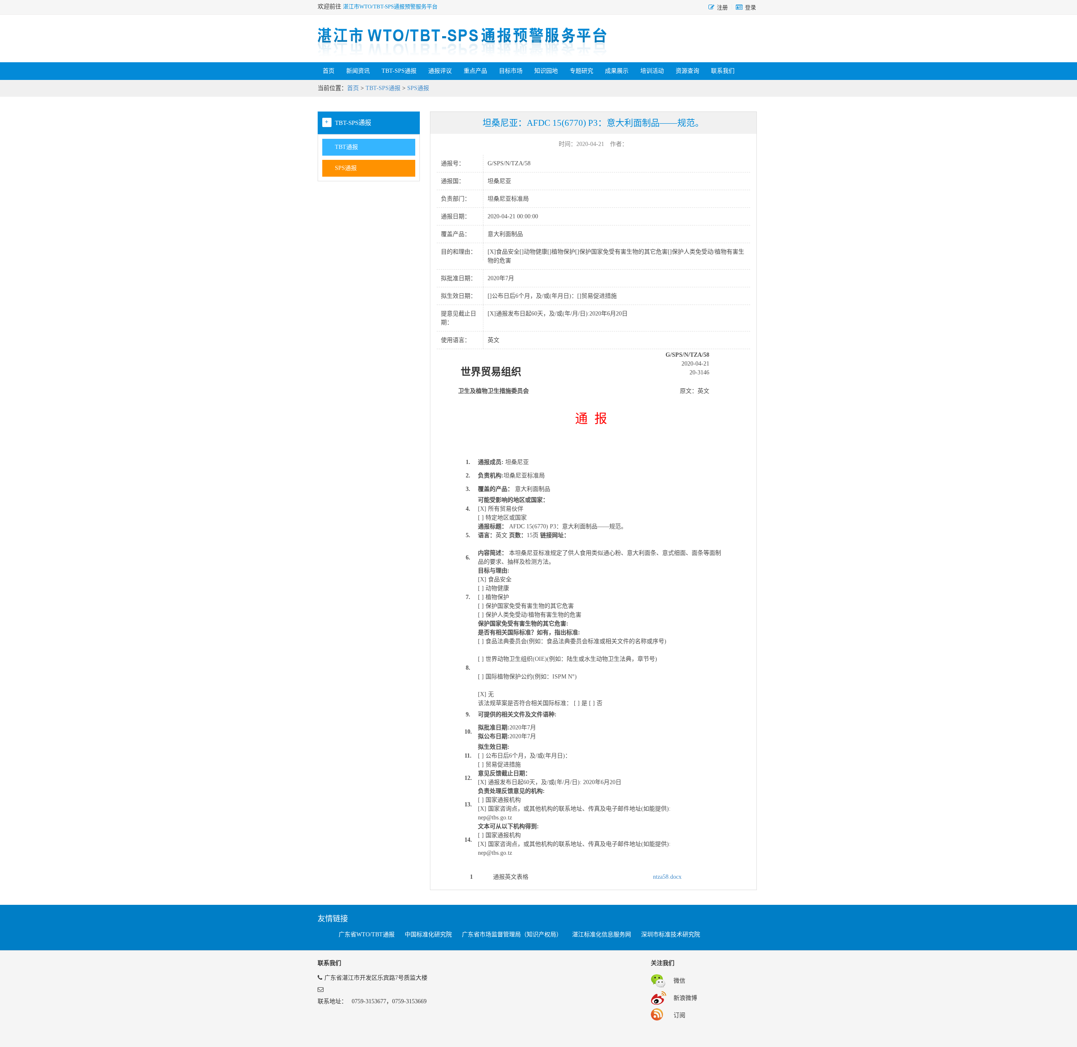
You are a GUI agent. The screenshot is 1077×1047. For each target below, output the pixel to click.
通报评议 (440, 71)
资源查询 (687, 71)
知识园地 (546, 71)
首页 (328, 71)
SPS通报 (418, 88)
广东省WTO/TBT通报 (367, 934)
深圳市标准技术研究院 (670, 934)
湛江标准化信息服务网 (601, 934)
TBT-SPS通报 (399, 71)
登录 (750, 7)
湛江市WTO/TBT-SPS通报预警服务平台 (390, 6)
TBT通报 (346, 147)
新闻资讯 (358, 71)
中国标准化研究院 (428, 934)
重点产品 (475, 71)
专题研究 (581, 71)
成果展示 (617, 71)
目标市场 (511, 71)
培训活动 (652, 71)
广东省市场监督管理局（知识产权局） (512, 934)
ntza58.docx (667, 877)
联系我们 (723, 71)
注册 (722, 7)
